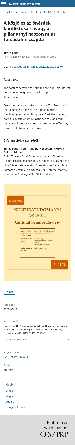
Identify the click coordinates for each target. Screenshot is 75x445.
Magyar (10, 396)
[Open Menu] (3, 3)
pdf (11, 291)
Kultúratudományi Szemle (24, 3)
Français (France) (15, 407)
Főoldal (8, 12)
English (10, 390)
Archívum (21, 12)
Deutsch (10, 401)
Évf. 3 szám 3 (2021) (41, 12)
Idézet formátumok (16, 339)
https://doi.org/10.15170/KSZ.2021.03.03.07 (36, 66)
